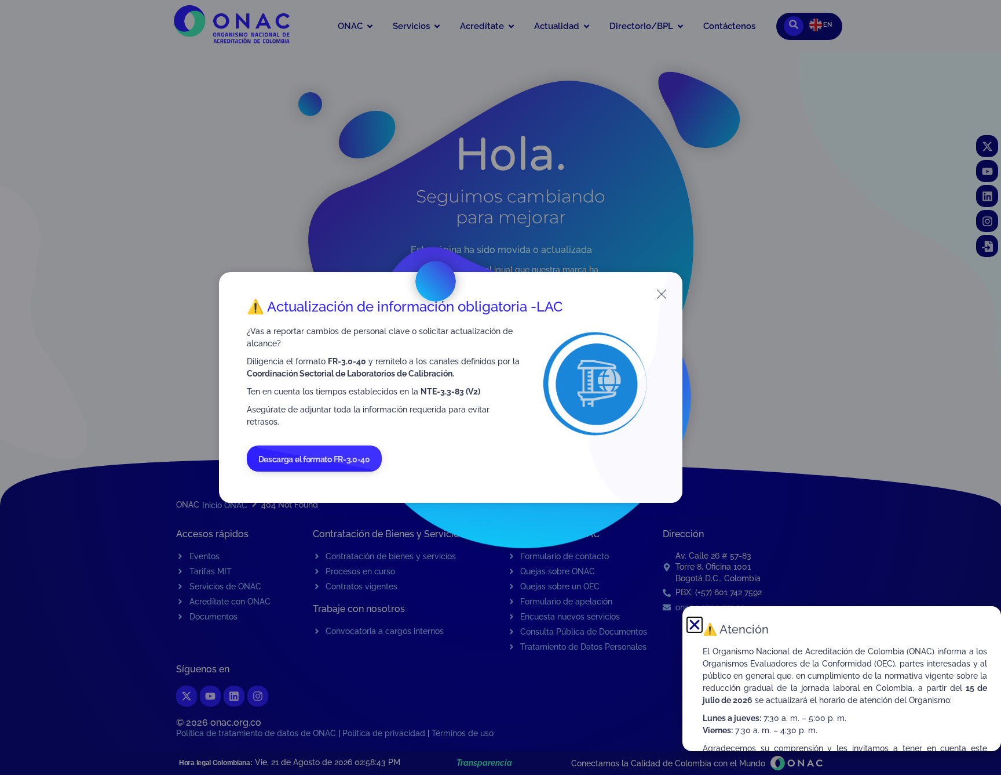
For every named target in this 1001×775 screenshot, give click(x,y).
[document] (500, 387)
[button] (695, 625)
